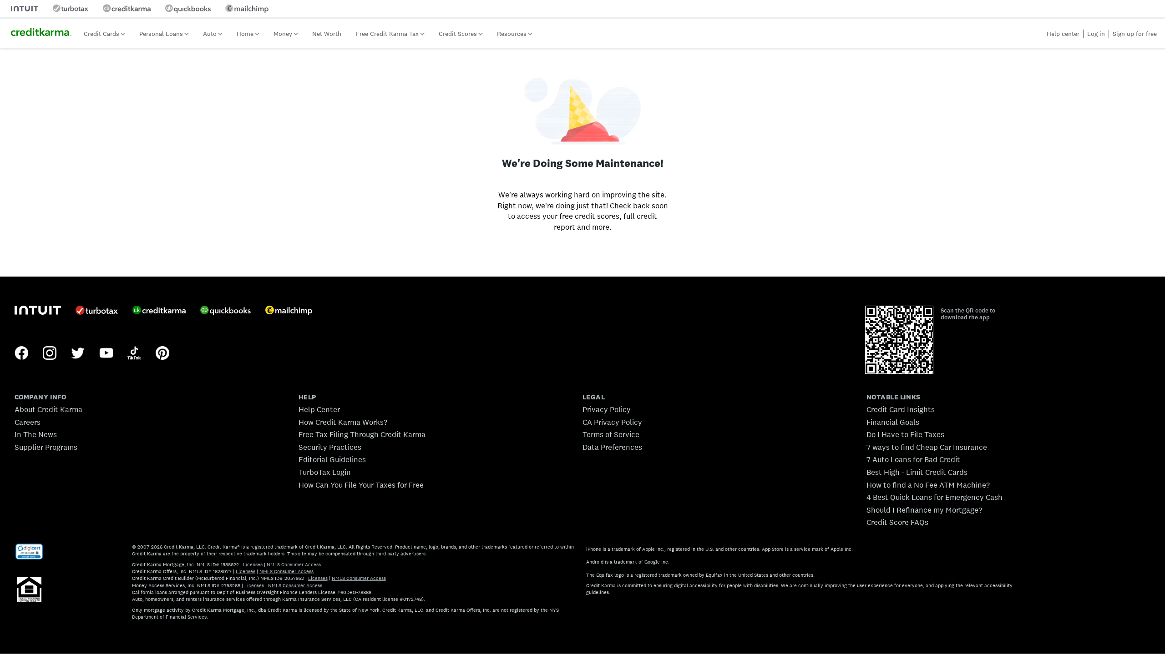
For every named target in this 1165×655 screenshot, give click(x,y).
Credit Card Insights (900, 409)
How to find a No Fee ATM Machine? (928, 485)
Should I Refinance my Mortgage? (924, 510)
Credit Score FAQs (897, 522)
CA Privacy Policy (612, 422)
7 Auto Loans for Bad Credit (913, 459)
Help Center (319, 409)
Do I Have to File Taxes (905, 434)
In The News (36, 434)
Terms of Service (610, 434)
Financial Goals (892, 422)
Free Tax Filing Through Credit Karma (362, 434)
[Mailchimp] (288, 311)
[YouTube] (106, 354)
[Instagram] (49, 354)
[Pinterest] (162, 354)
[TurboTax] (97, 311)
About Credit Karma (48, 409)
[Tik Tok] (134, 354)
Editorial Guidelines (332, 459)
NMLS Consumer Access (294, 564)
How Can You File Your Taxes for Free (361, 485)
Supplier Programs (46, 447)
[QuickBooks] (225, 311)
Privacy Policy (606, 409)
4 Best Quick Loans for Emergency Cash (934, 497)
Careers (28, 422)
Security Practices (330, 447)
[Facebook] (21, 354)
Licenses (253, 564)
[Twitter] (78, 354)
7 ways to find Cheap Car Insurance (926, 447)
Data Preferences (612, 447)
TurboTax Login (325, 472)
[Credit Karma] (159, 311)
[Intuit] (38, 311)
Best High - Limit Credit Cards (916, 472)
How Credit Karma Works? (343, 422)
